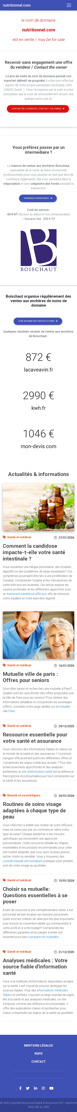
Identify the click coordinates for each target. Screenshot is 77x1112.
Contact (38, 1061)
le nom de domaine (38, 20)
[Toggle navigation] (69, 5)
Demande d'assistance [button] (36, 198)
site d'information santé (37, 771)
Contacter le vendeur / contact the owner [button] (36, 108)
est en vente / (38, 39)
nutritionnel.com (38, 30)
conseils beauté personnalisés (22, 861)
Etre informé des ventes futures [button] (36, 321)
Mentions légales (38, 1045)
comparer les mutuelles (43, 937)
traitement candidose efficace (26, 594)
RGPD (39, 1053)
